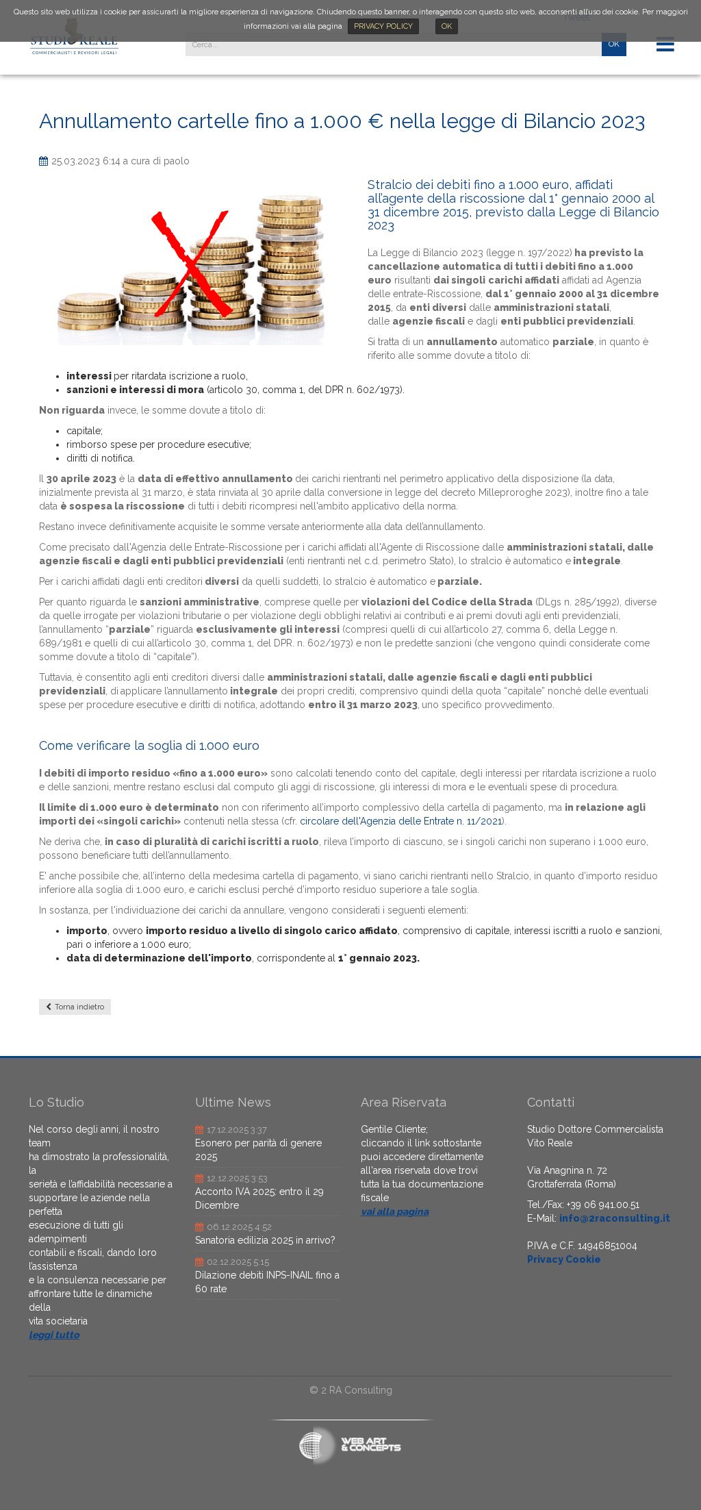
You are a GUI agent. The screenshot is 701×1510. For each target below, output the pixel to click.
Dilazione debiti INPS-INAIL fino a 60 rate (267, 1282)
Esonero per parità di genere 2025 (258, 1149)
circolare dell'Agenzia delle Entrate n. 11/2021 (401, 821)
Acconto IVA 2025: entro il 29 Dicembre (259, 1198)
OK (447, 26)
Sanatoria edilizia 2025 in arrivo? (265, 1240)
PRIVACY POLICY (383, 26)
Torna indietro (79, 1007)
